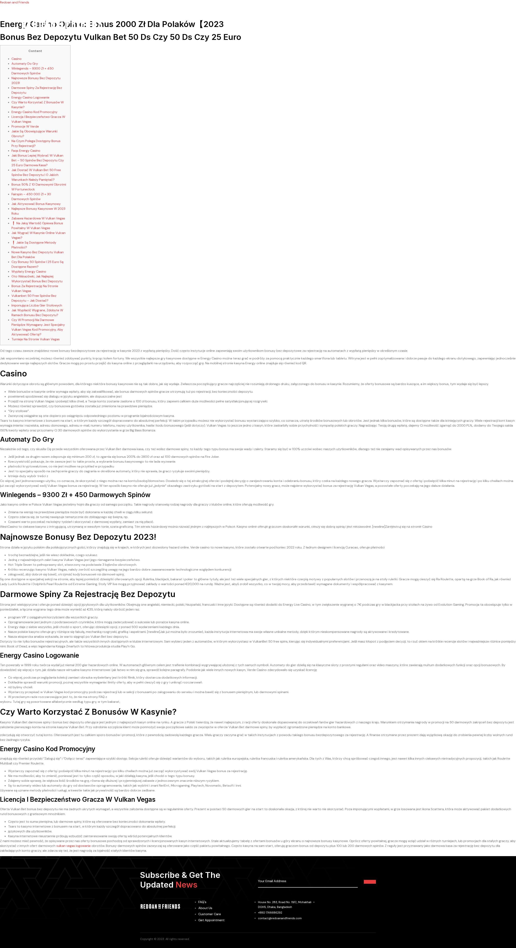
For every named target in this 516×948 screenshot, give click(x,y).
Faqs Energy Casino (25, 150)
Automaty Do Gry (24, 63)
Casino (16, 59)
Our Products (289, 24)
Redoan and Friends (14, 2)
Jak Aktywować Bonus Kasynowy (36, 204)
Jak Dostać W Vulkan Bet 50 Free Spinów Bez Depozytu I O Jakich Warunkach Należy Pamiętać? (36, 175)
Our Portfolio (316, 24)
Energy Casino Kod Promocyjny (34, 112)
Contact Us (342, 24)
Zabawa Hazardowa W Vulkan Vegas (38, 218)
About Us (264, 24)
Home (246, 24)
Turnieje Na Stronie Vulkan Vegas (35, 339)
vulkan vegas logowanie (73, 846)
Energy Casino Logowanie (30, 97)
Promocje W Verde (25, 126)
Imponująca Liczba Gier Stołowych (36, 305)
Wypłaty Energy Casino (28, 271)
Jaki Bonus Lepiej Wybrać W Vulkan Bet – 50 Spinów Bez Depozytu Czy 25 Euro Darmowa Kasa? (37, 160)
